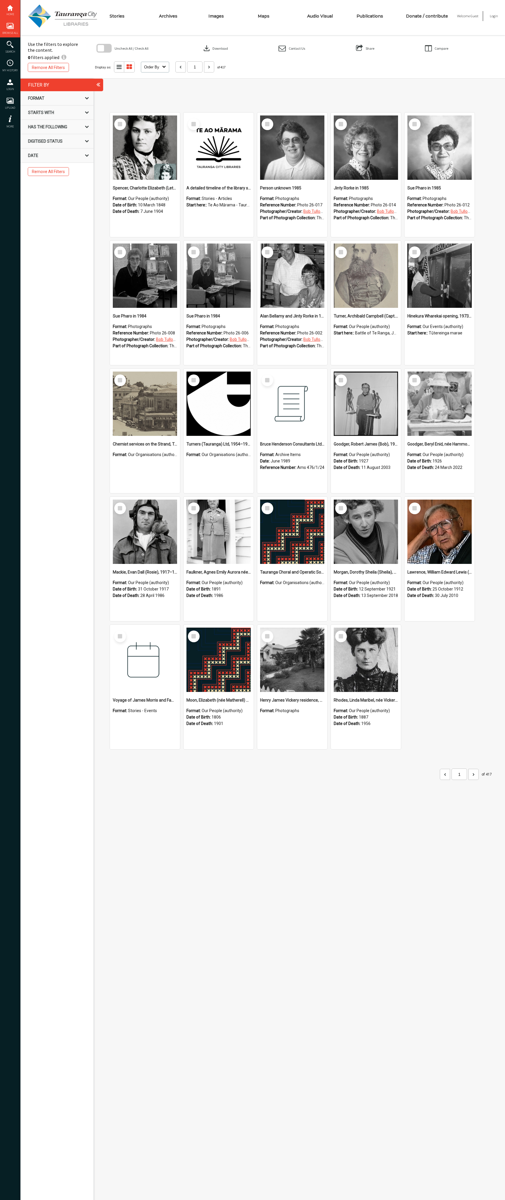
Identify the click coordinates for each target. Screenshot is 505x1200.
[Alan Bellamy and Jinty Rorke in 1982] (292, 276)
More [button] (10, 126)
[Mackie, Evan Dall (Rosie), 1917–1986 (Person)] (145, 532)
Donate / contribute (427, 16)
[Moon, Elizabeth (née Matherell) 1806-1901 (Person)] (218, 660)
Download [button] (215, 48)
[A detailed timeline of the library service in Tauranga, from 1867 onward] (218, 147)
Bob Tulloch (314, 211)
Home (10, 14)
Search (10, 51)
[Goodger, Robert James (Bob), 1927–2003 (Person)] (366, 404)
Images (216, 16)
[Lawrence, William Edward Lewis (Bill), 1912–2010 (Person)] (439, 532)
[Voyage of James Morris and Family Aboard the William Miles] (145, 660)
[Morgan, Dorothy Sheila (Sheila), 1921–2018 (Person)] (366, 532)
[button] (292, 48)
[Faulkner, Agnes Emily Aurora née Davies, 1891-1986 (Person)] (218, 532)
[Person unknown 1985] (292, 147)
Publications (370, 16)
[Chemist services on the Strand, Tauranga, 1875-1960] (145, 404)
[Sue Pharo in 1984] (145, 276)
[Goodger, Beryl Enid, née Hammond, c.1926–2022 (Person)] (439, 404)
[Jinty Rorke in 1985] (366, 147)
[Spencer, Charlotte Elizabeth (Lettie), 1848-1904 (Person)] (145, 147)
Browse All (10, 33)
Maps (263, 16)
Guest (474, 16)
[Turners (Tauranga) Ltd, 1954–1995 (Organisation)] (218, 404)
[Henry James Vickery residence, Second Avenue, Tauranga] (292, 660)
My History (10, 70)
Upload (10, 108)
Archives (168, 16)
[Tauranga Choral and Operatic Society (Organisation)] (292, 532)
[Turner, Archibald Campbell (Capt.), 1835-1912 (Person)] (366, 276)
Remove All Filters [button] (48, 67)
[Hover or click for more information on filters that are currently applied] (63, 57)
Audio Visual (320, 16)
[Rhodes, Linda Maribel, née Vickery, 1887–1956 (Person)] (366, 660)
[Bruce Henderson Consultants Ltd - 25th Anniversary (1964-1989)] (292, 404)
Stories (117, 16)
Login (10, 89)
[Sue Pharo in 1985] (439, 147)
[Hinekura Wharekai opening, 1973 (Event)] (439, 276)
